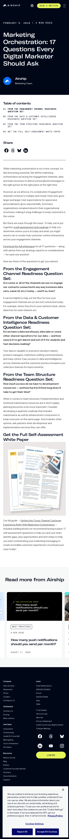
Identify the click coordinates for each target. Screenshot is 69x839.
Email (38, 693)
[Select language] (32, 5)
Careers (6, 697)
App (38, 700)
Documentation (10, 776)
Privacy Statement (44, 721)
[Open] (64, 5)
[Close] (63, 789)
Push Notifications (44, 686)
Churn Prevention (10, 743)
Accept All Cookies (47, 831)
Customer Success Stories (14, 768)
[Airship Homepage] (12, 5)
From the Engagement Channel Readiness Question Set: (32, 110)
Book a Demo (8, 718)
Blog (5, 761)
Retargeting (8, 740)
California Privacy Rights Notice (49, 725)
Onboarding (8, 732)
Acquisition (8, 729)
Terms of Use (41, 714)
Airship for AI (9, 700)
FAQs (5, 693)
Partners (7, 772)
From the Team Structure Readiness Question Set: (35, 125)
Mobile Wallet (42, 697)
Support (6, 779)
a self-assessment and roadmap (30, 227)
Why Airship (8, 686)
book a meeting (49, 5)
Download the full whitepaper (19, 246)
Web (38, 704)
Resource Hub (9, 757)
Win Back (7, 747)
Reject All (22, 831)
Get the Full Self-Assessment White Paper (34, 132)
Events (6, 765)
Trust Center (41, 710)
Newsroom (8, 689)
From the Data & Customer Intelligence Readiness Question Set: (32, 117)
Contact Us (8, 711)
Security (39, 717)
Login (51, 755)
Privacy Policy (55, 815)
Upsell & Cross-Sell (11, 736)
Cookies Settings (43, 728)
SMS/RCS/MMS (43, 689)
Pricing (6, 714)
